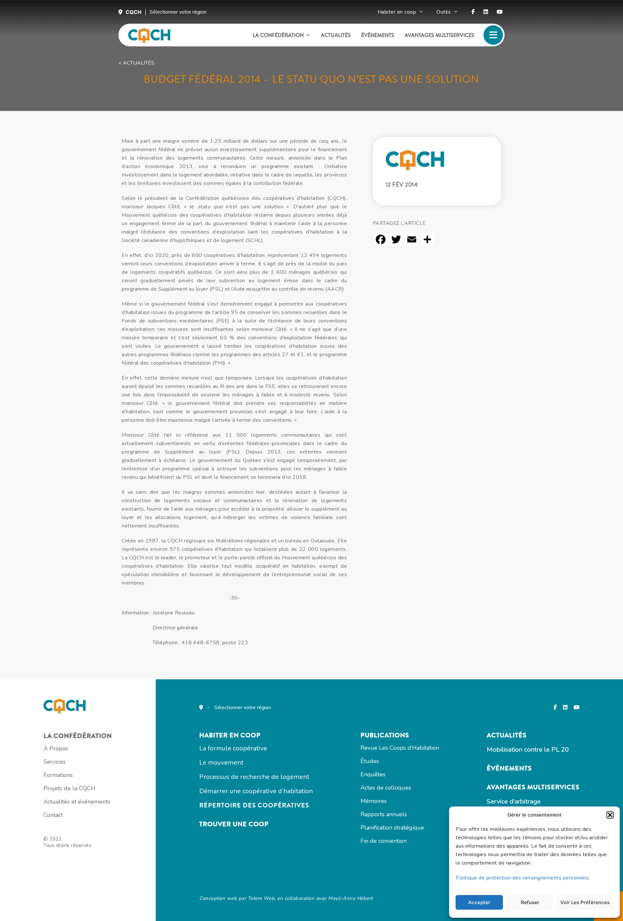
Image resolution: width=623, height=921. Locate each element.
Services (54, 762)
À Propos (55, 748)
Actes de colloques (385, 788)
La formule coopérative (233, 748)
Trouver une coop (234, 824)
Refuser (530, 902)
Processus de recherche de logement (254, 776)
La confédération (278, 35)
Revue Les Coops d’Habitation (399, 748)
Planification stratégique (392, 827)
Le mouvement (221, 762)
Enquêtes (372, 774)
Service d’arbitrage (514, 801)
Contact (53, 815)
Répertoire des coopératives (254, 805)
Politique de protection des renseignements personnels (523, 877)
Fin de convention (383, 841)
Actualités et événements (76, 802)
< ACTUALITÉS (136, 63)
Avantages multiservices (439, 35)
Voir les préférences (585, 902)
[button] (610, 815)
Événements (377, 35)
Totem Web (261, 898)
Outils (443, 12)
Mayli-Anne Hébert (350, 898)
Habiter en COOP (230, 735)
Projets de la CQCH (69, 788)
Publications (384, 735)
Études (369, 761)
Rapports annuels (383, 814)
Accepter (479, 902)
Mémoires (373, 801)
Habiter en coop (397, 12)
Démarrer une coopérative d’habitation (256, 791)
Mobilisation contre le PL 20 (528, 749)
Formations (58, 775)
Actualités (336, 35)
